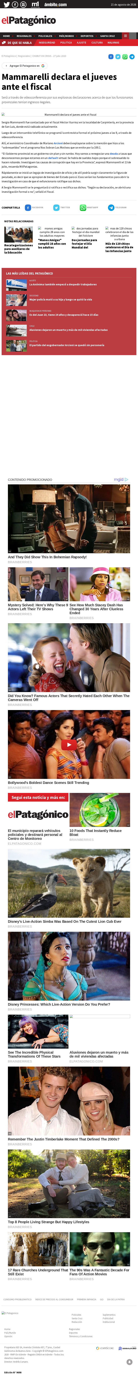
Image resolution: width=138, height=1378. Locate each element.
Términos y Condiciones (80, 1336)
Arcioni (58, 143)
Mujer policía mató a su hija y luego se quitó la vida (60, 299)
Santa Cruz (107, 36)
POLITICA (66, 42)
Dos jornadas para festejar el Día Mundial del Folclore (84, 245)
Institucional (109, 1322)
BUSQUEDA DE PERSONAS (40, 311)
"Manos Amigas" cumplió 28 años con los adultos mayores (52, 245)
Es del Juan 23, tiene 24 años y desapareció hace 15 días (63, 314)
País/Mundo (66, 36)
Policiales (45, 36)
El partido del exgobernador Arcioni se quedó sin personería (66, 345)
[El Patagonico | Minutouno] (35, 4)
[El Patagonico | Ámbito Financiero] (55, 4)
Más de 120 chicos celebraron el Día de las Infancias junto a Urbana (119, 249)
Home (6, 36)
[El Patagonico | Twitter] (7, 4)
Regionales (24, 36)
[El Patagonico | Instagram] (23, 4)
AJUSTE (81, 42)
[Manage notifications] (129, 1362)
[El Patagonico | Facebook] (15, 4)
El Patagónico (9, 56)
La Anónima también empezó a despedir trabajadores (63, 284)
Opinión (8, 1336)
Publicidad (108, 1318)
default (53, 158)
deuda (114, 153)
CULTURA (97, 42)
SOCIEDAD (33, 295)
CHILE (31, 326)
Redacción (77, 1322)
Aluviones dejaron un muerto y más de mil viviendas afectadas (68, 330)
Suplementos (109, 1314)
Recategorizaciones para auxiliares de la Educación (18, 249)
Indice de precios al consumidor (54, 1299)
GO (102, 1299)
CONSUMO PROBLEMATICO (17, 1299)
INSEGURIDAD (47, 42)
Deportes (87, 36)
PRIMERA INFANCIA (86, 1299)
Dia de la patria (116, 1299)
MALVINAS (113, 42)
